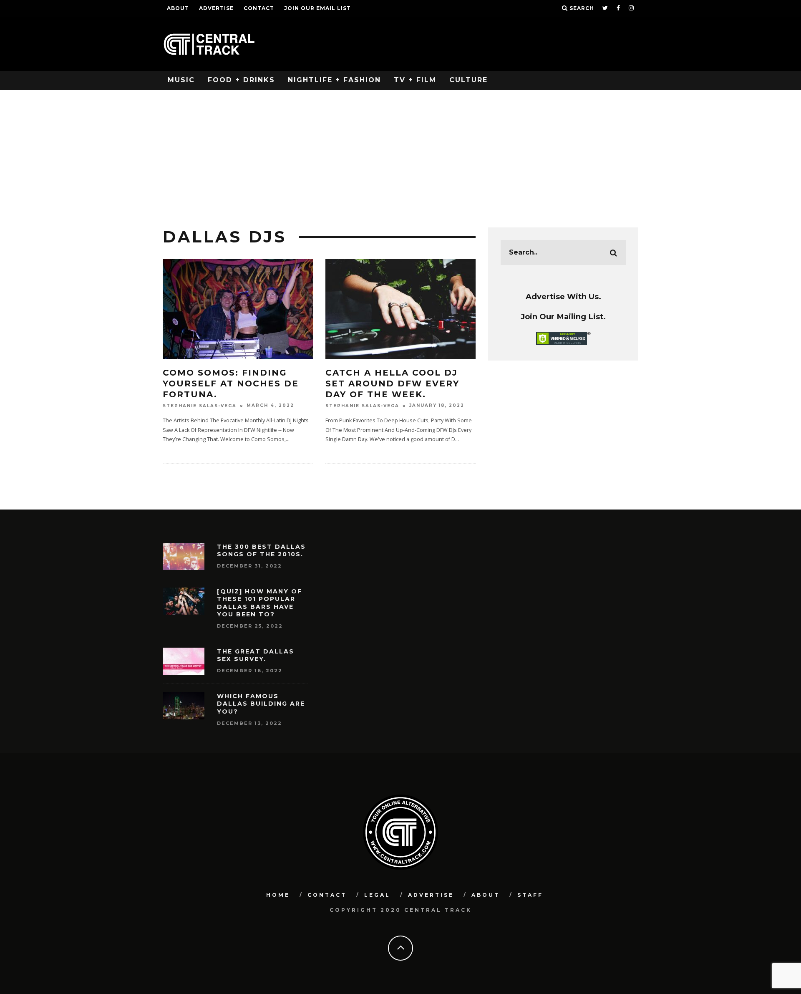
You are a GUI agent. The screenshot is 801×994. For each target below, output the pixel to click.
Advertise (216, 8)
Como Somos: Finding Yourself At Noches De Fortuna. (231, 383)
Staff (530, 895)
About (178, 8)
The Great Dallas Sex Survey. (255, 655)
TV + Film (415, 80)
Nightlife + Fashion (334, 80)
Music (181, 80)
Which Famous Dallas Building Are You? (261, 703)
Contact (259, 8)
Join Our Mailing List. (563, 316)
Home (278, 895)
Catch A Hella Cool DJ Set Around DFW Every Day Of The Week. (392, 383)
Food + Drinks (241, 80)
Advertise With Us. (563, 296)
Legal (377, 895)
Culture (468, 80)
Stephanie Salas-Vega (200, 406)
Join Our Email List (317, 8)
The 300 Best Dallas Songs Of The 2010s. (261, 550)
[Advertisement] (400, 152)
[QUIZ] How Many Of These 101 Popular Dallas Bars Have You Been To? (259, 603)
